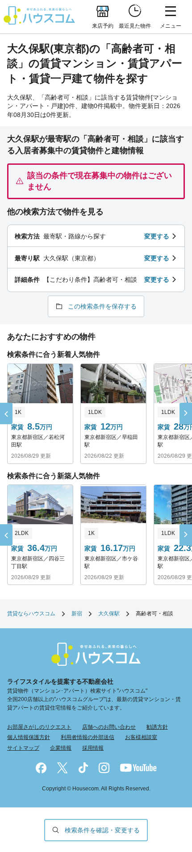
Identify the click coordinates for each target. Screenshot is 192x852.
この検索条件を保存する (102, 306)
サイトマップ (23, 748)
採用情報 (93, 748)
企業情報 (60, 748)
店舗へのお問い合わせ (109, 727)
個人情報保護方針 (28, 737)
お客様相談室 (141, 737)
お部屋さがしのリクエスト (39, 727)
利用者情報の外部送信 (87, 737)
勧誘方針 (157, 727)
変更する (156, 236)
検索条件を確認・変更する (102, 830)
